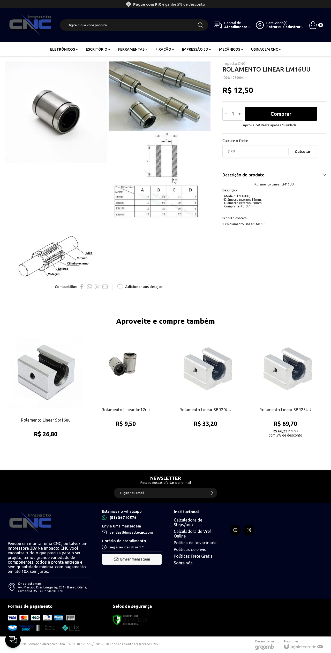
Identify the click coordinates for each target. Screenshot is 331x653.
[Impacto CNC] (31, 25)
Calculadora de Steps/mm (188, 522)
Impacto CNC (233, 63)
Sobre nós (183, 563)
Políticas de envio (190, 549)
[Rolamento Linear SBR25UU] (285, 389)
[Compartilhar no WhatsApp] (89, 286)
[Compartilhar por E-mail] (105, 286)
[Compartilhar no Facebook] (81, 286)
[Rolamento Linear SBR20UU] (205, 389)
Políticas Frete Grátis (193, 556)
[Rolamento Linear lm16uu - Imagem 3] (159, 183)
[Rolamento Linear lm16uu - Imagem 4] (56, 256)
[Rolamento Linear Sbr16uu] (45, 389)
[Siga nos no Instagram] (248, 530)
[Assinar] (212, 493)
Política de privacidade (195, 542)
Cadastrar (291, 27)
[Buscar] (200, 25)
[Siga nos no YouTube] (235, 530)
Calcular (303, 151)
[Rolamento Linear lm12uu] (125, 389)
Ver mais (45, 417)
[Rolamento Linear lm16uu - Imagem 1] (56, 112)
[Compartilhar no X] (97, 286)
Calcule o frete (235, 141)
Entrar (271, 27)
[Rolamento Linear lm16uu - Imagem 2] (159, 95)
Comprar (280, 114)
